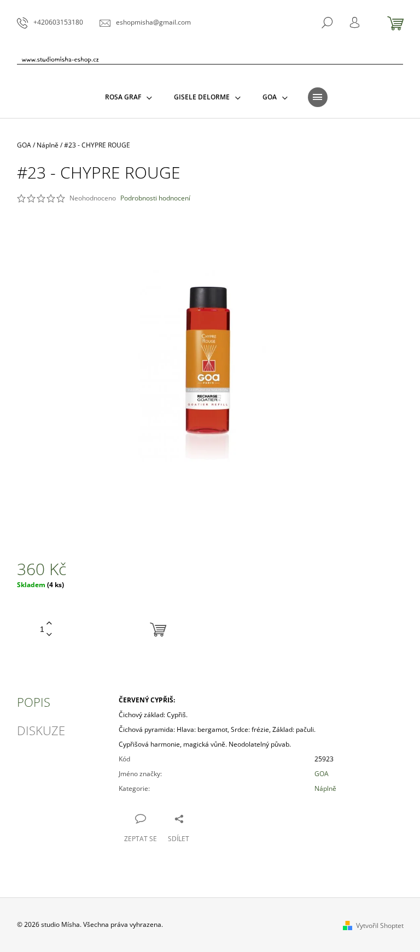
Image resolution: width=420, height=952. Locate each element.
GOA (321, 773)
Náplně (325, 788)
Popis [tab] (33, 701)
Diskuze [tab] (41, 730)
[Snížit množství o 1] (49, 635)
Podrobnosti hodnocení (155, 198)
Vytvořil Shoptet (380, 925)
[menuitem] (128, 97)
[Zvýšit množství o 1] (49, 623)
